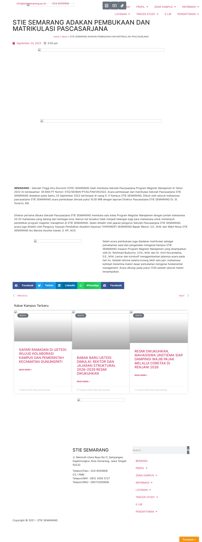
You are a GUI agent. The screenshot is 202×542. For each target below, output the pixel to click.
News (65, 36)
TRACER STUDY (145, 14)
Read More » (25, 369)
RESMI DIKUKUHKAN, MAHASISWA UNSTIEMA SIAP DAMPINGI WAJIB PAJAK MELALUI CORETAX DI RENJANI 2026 (159, 359)
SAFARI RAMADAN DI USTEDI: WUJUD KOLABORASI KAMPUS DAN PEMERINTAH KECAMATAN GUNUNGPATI (43, 356)
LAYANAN (121, 14)
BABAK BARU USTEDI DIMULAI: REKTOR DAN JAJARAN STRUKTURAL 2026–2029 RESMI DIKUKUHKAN (96, 366)
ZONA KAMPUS (145, 475)
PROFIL (140, 468)
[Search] (188, 450)
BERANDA (142, 460)
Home (56, 36)
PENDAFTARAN (186, 14)
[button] (24, 285)
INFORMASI (142, 482)
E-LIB (168, 14)
